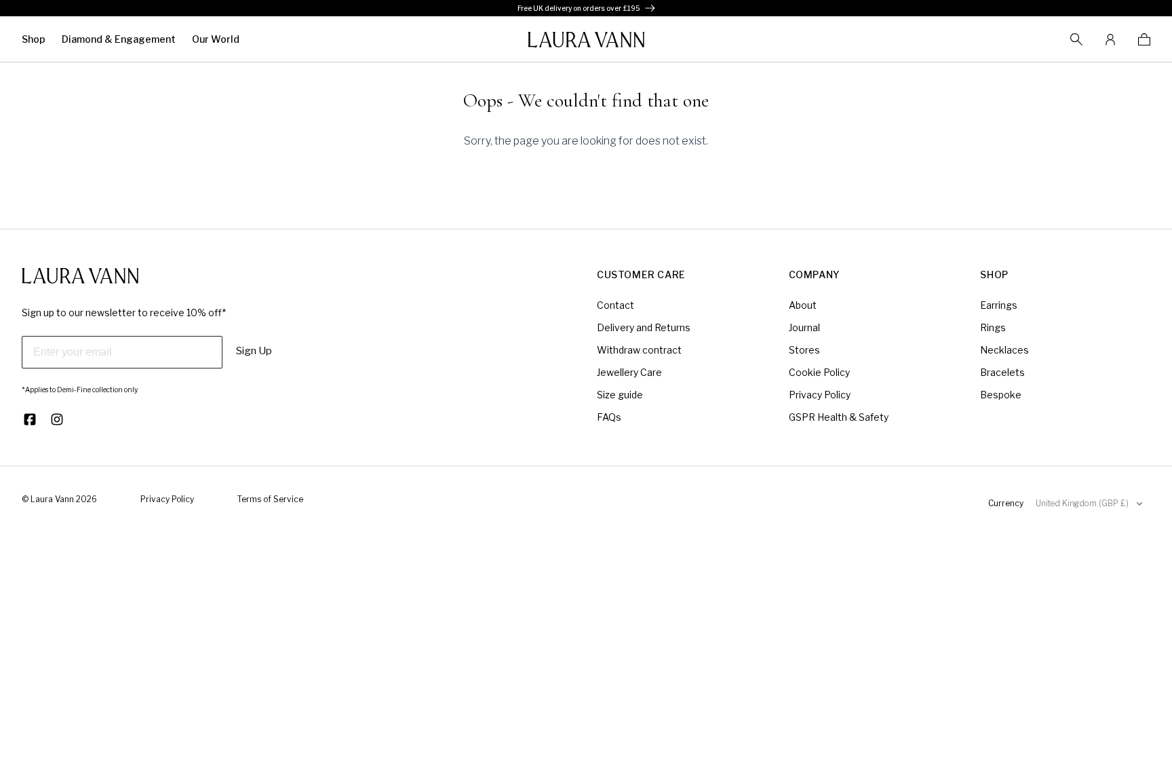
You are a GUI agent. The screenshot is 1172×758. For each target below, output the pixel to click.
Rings (993, 327)
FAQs (609, 417)
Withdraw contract (639, 350)
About (803, 305)
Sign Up (254, 351)
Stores (804, 350)
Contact (615, 305)
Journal (804, 327)
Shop (33, 39)
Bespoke (1000, 394)
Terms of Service (270, 499)
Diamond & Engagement (119, 39)
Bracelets (1002, 372)
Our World (215, 39)
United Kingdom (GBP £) (1082, 503)
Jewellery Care (629, 372)
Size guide (620, 394)
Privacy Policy (820, 394)
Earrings (998, 305)
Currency (1005, 503)
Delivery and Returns (643, 327)
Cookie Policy (819, 372)
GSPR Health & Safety (838, 417)
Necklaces (1004, 350)
